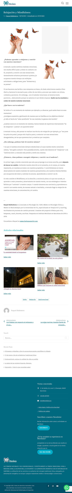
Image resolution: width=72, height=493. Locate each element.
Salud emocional (43, 299)
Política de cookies (44, 411)
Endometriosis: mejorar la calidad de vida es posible (21, 359)
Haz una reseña (45, 452)
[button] (66, 487)
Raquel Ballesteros (12, 16)
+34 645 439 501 (44, 396)
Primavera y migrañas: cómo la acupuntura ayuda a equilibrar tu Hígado (27, 351)
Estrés (25, 299)
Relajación (32, 299)
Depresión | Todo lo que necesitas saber (18, 367)
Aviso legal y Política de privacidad (49, 407)
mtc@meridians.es (45, 401)
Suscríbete (44, 428)
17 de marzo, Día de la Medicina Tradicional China (20, 355)
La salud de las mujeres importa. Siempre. (18, 363)
